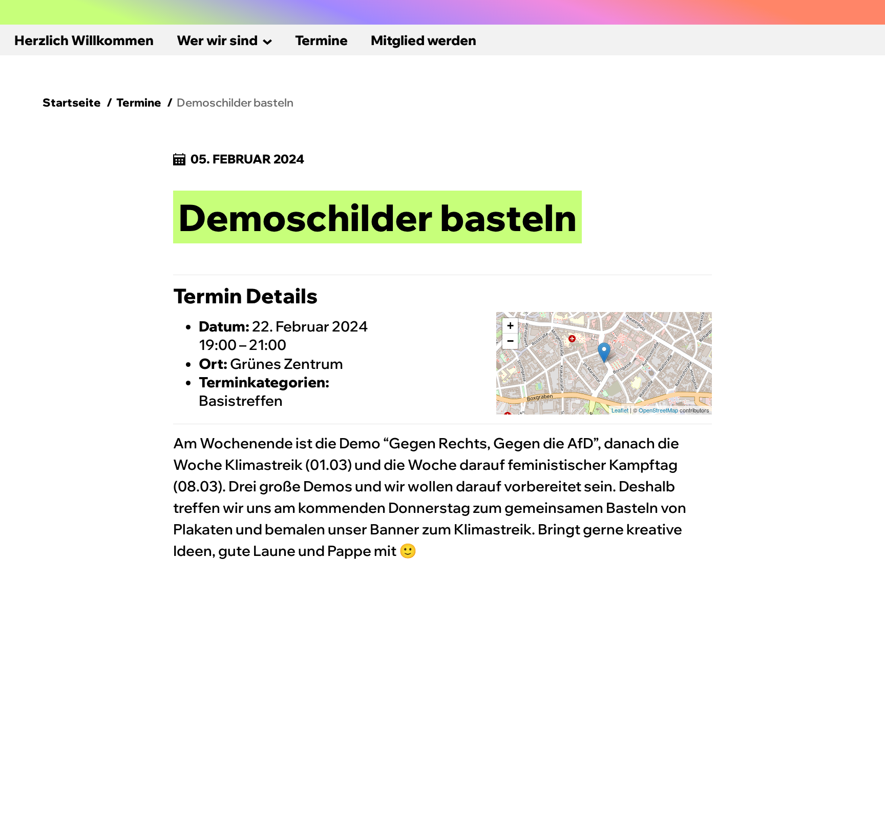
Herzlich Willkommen (84, 40)
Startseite (72, 102)
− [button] (510, 341)
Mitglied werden (423, 40)
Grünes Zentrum (286, 363)
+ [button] (510, 325)
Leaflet (620, 410)
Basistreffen (241, 400)
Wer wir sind (217, 40)
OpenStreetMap (658, 410)
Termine (321, 40)
